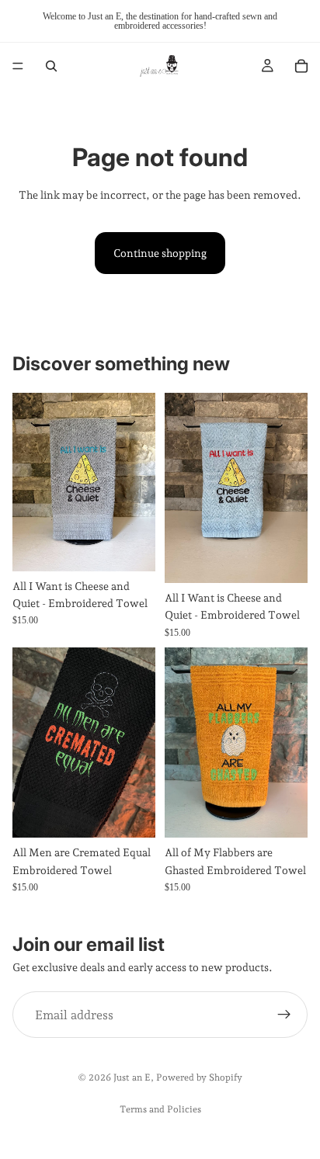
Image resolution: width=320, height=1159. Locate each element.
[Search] (51, 66)
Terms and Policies (160, 1109)
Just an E (132, 1077)
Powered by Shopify (199, 1077)
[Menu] (18, 66)
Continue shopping (160, 253)
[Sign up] (284, 1015)
